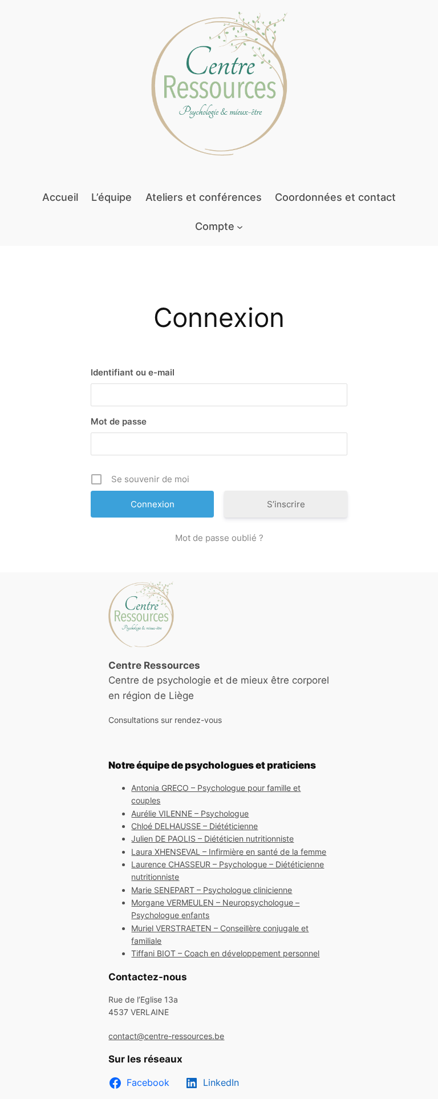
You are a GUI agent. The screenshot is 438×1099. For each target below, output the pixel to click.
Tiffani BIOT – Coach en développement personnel (225, 953)
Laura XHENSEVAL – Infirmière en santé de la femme (228, 851)
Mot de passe (119, 421)
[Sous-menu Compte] (240, 226)
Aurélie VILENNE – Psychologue (190, 813)
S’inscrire (286, 504)
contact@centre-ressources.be (166, 1036)
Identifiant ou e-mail (133, 372)
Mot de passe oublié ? (219, 537)
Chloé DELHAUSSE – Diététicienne (194, 826)
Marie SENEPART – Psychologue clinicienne (211, 890)
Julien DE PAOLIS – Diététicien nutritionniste (212, 838)
